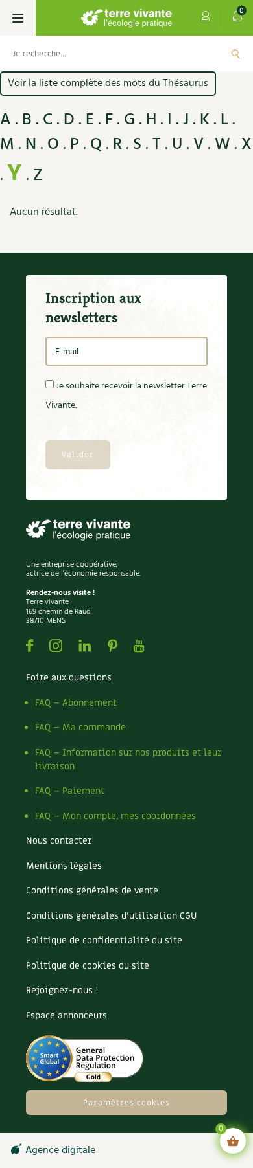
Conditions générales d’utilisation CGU (111, 916)
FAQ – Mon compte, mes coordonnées (115, 816)
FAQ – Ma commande (80, 727)
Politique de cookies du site (87, 966)
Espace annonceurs (66, 1015)
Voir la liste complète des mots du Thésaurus (108, 83)
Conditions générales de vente (92, 890)
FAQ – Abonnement (76, 703)
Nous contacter (58, 841)
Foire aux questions (69, 677)
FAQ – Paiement (69, 791)
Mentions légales (64, 866)
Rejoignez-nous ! (62, 990)
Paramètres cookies (126, 1102)
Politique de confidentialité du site (104, 940)
